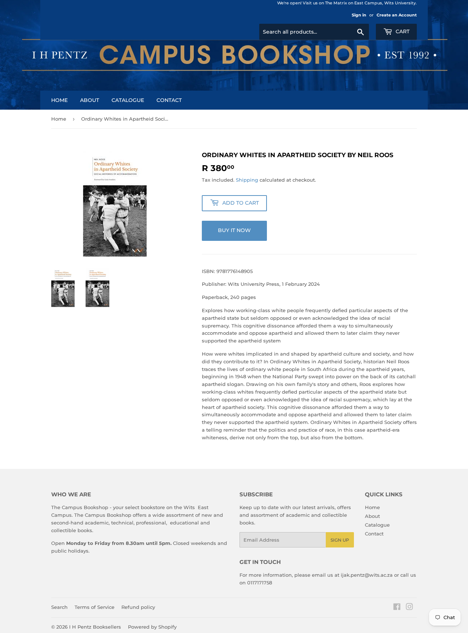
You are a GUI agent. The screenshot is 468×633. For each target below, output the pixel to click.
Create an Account (397, 15)
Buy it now (234, 230)
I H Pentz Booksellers (95, 627)
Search (59, 607)
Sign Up (340, 540)
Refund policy (138, 607)
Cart (402, 31)
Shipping (247, 180)
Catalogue (128, 100)
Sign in (359, 15)
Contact (169, 100)
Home (59, 100)
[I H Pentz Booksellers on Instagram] (409, 608)
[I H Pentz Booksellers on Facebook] (397, 608)
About (89, 100)
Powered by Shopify (152, 627)
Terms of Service (94, 607)
